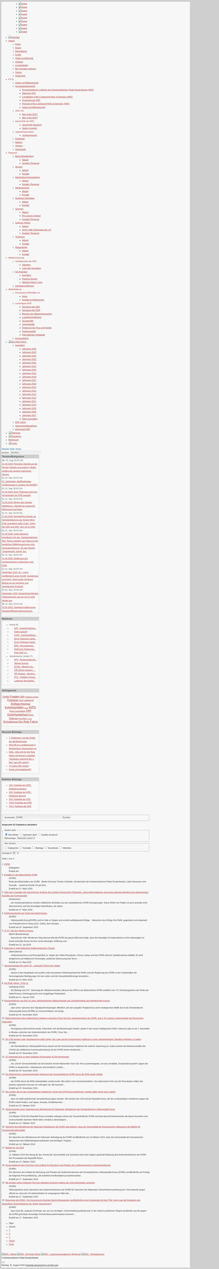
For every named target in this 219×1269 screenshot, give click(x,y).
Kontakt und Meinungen (33, 300)
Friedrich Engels (29, 279)
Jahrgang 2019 (29, 373)
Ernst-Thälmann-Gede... (25, 639)
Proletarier (13, 700)
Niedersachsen (22, 188)
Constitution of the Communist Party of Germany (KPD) (47, 97)
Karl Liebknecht (26, 700)
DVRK (18, 55)
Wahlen (18, 142)
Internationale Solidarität (33, 335)
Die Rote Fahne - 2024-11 (16, 983)
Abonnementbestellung (26, 426)
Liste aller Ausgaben (31, 268)
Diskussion (20, 76)
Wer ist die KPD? (30, 114)
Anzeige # (7, 853)
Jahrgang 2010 (29, 405)
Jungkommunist (29, 135)
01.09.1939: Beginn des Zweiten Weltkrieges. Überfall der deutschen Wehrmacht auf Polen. (18, 506)
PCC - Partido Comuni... (25, 677)
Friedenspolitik (29, 331)
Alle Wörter (13, 835)
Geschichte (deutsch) (32, 125)
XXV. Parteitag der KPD (20, 799)
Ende (11, 1244)
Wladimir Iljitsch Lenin (32, 282)
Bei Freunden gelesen (25, 69)
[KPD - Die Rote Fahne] (28, 1254)
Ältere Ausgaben (29, 419)
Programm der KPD (31, 100)
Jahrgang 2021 (29, 366)
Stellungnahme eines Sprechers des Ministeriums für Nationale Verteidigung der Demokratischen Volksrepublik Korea (60, 1109)
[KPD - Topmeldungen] (93, 1254)
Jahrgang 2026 (29, 349)
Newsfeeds (53, 848)
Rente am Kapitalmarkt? (20, 769)
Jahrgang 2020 (29, 370)
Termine (19, 146)
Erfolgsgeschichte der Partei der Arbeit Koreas (25, 913)
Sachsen (19, 209)
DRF (28, 710)
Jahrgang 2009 (29, 408)
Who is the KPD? (30, 118)
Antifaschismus (20, 704)
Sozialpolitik (27, 321)
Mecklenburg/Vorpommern (27, 177)
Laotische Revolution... (24, 681)
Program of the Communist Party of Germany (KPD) (46, 104)
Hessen (18, 167)
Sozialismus (10, 721)
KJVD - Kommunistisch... (25, 635)
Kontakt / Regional (30, 163)
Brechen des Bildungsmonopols (37, 314)
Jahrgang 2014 (29, 391)
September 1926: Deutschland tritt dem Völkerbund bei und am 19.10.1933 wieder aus (20, 597)
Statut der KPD (29, 93)
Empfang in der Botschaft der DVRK (20, 875)
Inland (18, 48)
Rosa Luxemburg (17, 711)
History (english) (29, 128)
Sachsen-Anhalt (22, 223)
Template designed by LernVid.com (41, 1265)
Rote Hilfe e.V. (20, 652)
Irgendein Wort (30, 835)
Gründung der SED (31, 307)
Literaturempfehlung (24, 286)
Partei (18, 44)
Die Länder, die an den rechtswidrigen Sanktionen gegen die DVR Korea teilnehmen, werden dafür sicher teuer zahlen (60, 1092)
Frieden (14, 696)
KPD (32, 707)
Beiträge (40, 848)
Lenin (30, 719)
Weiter (12, 1241)
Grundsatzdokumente (25, 86)
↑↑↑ (3, 1262)
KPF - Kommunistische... (25, 628)
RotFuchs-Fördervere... (25, 649)
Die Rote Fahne (28, 721)
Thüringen (20, 237)
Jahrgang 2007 (29, 415)
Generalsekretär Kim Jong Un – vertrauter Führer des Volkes (32, 966)
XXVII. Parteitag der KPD (20, 803)
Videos (18, 72)
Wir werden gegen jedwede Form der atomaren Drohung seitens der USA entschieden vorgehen (50, 1183)
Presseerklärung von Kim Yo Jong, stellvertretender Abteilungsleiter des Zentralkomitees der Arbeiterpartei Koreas (57, 1001)
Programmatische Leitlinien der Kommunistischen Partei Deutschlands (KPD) (58, 90)
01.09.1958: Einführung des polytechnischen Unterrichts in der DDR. (18, 562)
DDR (22, 697)
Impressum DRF (22, 429)
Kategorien (13, 848)
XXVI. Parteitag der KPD (20, 806)
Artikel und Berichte (24, 58)
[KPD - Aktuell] (9, 1254)
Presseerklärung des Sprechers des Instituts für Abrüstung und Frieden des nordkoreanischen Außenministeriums (58, 1165)
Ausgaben (20, 345)
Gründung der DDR (31, 310)
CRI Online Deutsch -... (24, 670)
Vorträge (19, 62)
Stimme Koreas (21, 663)
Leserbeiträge (21, 65)
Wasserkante (21, 247)
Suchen (66, 817)
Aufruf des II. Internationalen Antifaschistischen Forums (29, 948)
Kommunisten (14, 707)
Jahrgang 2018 (29, 377)
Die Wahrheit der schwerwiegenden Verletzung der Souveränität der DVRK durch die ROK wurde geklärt (53, 1074)
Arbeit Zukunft (20, 632)
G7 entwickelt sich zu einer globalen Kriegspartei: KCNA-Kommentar (37, 1057)
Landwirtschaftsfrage (31, 317)
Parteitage (20, 139)
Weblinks (67, 848)
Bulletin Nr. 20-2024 (14, 1148)
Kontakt (25, 174)
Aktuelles (26, 265)
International (21, 51)
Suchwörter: (10, 817)
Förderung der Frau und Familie (37, 328)
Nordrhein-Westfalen (25, 198)
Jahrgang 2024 (29, 356)
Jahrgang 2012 (29, 398)
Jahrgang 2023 (29, 359)
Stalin (26, 708)
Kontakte (27, 848)
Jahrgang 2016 (29, 384)
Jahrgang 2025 (29, 352)
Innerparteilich (22, 338)
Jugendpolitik (28, 324)
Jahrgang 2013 (29, 394)
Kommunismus (17, 714)
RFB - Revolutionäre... (24, 646)
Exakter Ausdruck (49, 835)
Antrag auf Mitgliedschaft (26, 83)
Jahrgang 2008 (29, 412)
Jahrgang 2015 (29, 387)
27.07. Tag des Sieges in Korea (18, 931)
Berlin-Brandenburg (24, 156)
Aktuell (25, 160)
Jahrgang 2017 (29, 380)
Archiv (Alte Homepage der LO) (36, 230)
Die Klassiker (21, 272)
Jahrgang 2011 (29, 401)
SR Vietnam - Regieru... (25, 674)
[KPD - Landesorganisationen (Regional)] (61, 1254)
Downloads (20, 149)
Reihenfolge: (10, 838)
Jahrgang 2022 (29, 363)
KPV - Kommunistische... (25, 660)
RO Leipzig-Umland (31, 216)
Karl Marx (26, 275)
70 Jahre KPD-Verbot (19, 766)
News (24, 296)
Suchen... (6, 452)
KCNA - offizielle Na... (24, 667)
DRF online (20, 422)
